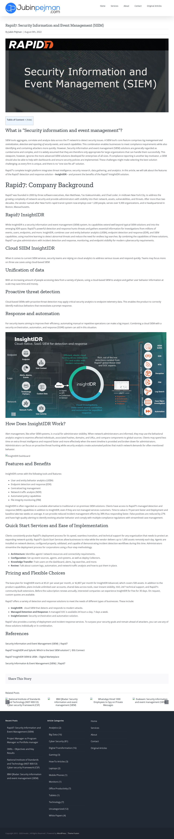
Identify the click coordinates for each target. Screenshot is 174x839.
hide (29, 119)
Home (94, 721)
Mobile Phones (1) (58, 775)
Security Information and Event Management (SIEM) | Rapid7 (36, 643)
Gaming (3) (54, 754)
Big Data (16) (55, 734)
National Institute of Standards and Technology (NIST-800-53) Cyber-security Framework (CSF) (23, 763)
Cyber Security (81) (58, 741)
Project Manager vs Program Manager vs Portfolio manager (22, 740)
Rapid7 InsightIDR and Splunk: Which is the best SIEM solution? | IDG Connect (45, 650)
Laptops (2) (54, 768)
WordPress (61, 833)
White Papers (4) (57, 815)
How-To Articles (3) (58, 761)
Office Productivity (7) (60, 788)
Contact (95, 741)
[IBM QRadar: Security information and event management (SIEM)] (66, 699)
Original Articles (99, 748)
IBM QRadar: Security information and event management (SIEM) (24, 776)
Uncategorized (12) (58, 808)
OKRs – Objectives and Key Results (20, 751)
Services (95, 727)
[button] (168, 6)
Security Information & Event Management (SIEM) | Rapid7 (35, 663)
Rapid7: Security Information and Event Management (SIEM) (24, 729)
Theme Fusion (73, 833)
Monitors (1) (55, 781)
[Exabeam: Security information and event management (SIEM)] (151, 699)
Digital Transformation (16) (63, 747)
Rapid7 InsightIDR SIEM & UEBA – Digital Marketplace (32, 656)
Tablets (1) (54, 795)
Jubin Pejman (15, 31)
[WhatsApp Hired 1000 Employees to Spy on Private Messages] (108, 699)
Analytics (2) (55, 727)
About (94, 734)
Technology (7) (56, 802)
